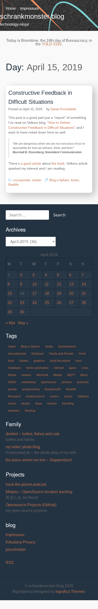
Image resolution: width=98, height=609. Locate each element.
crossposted (21, 180)
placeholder (16, 549)
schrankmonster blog (32, 16)
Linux (85, 368)
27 (71, 303)
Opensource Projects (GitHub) (31, 505)
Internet (59, 368)
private (12, 389)
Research (14, 396)
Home (11, 8)
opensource (48, 382)
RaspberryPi (53, 389)
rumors (54, 396)
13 (71, 284)
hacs (78, 360)
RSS (10, 563)
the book (58, 163)
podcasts (83, 382)
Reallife (13, 184)
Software (83, 396)
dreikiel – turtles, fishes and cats (32, 434)
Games (23, 360)
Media (12, 375)
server (68, 396)
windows (14, 410)
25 (47, 303)
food (11, 360)
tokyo (38, 403)
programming (30, 389)
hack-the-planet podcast (26, 484)
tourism (52, 403)
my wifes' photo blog (23, 447)
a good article (31, 163)
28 (84, 303)
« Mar (10, 323)
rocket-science (35, 396)
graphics (39, 360)
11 (47, 284)
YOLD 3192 (52, 44)
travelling (68, 403)
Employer (37, 353)
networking (28, 382)
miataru (26, 375)
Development (67, 346)
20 (71, 293)
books (75, 180)
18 (47, 293)
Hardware (14, 368)
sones (12, 403)
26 (59, 303)
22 (10, 303)
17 (34, 293)
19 (59, 293)
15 (10, 293)
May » (23, 323)
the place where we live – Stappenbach (39, 460)
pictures (67, 382)
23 (22, 303)
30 (22, 312)
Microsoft (42, 375)
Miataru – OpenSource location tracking (39, 492)
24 (34, 303)
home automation (37, 368)
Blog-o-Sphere (59, 180)
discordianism (17, 353)
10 (34, 284)
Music (84, 375)
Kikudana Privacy (20, 542)
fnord (82, 353)
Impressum (29, 8)
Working (30, 410)
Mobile (57, 375)
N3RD (12, 382)
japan (72, 368)
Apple (12, 346)
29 (10, 312)
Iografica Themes (70, 592)
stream (36, 180)
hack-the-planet (60, 360)
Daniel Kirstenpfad (63, 109)
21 (84, 293)
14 (84, 284)
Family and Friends (61, 353)
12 (59, 284)
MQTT (71, 375)
